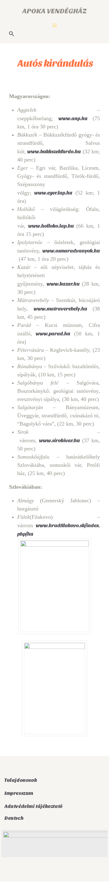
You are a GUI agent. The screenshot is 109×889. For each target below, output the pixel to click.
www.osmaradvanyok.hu (71, 250)
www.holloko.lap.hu (51, 226)
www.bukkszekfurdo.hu (54, 151)
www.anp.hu (73, 118)
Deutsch (14, 818)
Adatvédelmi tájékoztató (34, 806)
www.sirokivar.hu (59, 440)
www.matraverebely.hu (60, 308)
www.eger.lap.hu (53, 192)
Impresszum (19, 793)
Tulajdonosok (21, 780)
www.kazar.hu (63, 284)
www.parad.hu (53, 333)
